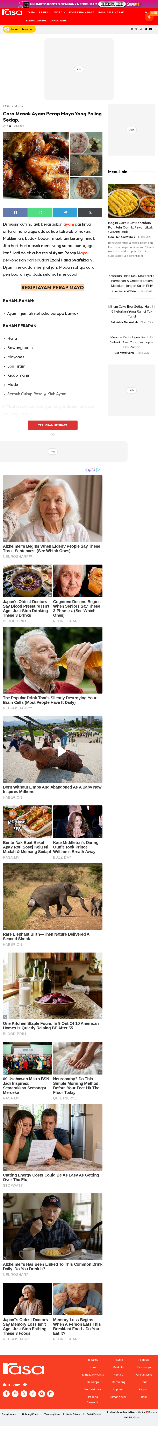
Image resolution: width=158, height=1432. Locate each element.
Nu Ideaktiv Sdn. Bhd (136, 1412)
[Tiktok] (141, 29)
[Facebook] (127, 29)
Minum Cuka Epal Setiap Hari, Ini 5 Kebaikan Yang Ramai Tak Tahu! (131, 311)
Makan (19, 106)
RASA (6, 106)
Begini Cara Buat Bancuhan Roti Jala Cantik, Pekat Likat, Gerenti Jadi (130, 227)
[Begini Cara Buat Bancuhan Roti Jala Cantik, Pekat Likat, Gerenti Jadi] (131, 201)
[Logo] (12, 12)
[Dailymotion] (150, 29)
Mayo (82, 252)
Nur (9, 125)
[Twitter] (136, 29)
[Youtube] (145, 29)
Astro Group (134, 1417)
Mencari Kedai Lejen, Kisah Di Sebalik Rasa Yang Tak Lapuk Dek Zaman (131, 342)
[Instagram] (131, 29)
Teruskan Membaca (52, 425)
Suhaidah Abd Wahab (121, 236)
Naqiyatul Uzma (124, 352)
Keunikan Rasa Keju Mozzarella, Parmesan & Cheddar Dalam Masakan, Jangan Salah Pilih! (131, 281)
